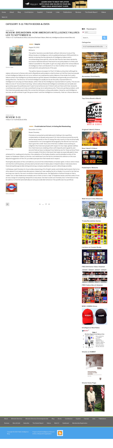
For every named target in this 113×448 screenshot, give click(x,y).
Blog (19, 12)
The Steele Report (91, 12)
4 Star (8, 37)
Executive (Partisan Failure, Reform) (39, 37)
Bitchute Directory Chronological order (37, 418)
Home (4, 12)
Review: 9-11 (13, 117)
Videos (103, 12)
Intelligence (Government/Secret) (63, 37)
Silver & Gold (16, 423)
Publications (67, 12)
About (12, 12)
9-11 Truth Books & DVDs (18, 37)
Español (40, 12)
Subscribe (26, 423)
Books (60, 418)
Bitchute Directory (16, 418)
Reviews (78, 12)
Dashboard (66, 423)
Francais (49, 12)
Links (58, 12)
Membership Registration (79, 423)
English (86, 32)
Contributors (29, 12)
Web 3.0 (4, 17)
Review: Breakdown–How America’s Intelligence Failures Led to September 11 (42, 33)
